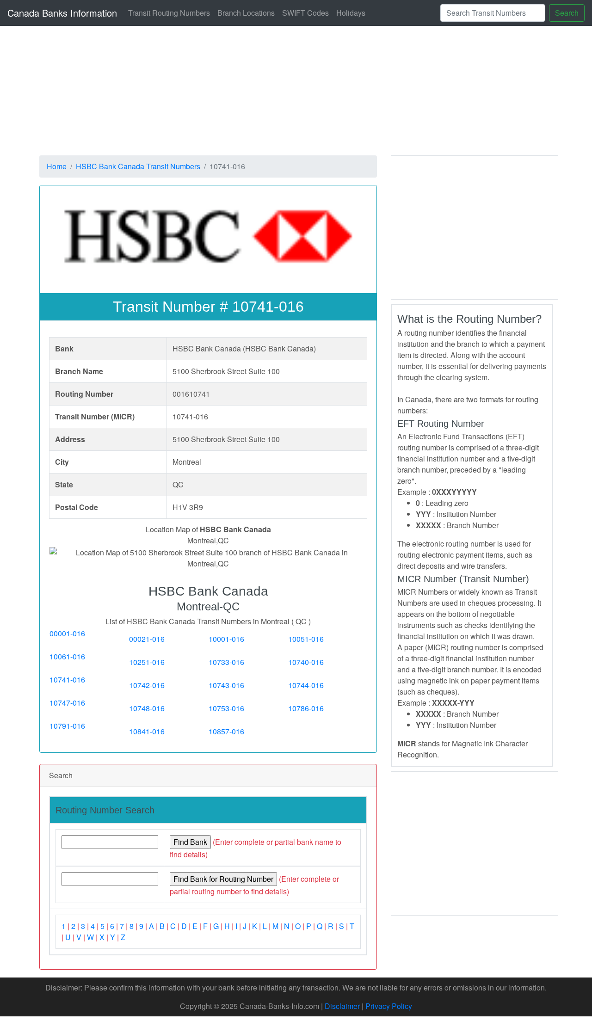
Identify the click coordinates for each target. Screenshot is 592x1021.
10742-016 (147, 685)
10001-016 (226, 639)
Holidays (350, 12)
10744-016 (306, 685)
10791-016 (67, 725)
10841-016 (147, 731)
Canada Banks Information (62, 12)
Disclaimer (342, 1006)
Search (567, 12)
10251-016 (147, 662)
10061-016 (67, 656)
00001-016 (67, 633)
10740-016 (306, 662)
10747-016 (67, 702)
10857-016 (226, 731)
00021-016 (147, 639)
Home (57, 166)
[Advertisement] (474, 226)
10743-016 (226, 685)
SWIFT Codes (305, 12)
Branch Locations (246, 12)
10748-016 (147, 708)
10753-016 (226, 708)
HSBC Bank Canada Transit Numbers (138, 166)
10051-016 (306, 639)
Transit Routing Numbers (169, 12)
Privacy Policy (388, 1006)
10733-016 (226, 662)
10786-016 (306, 708)
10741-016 (67, 679)
